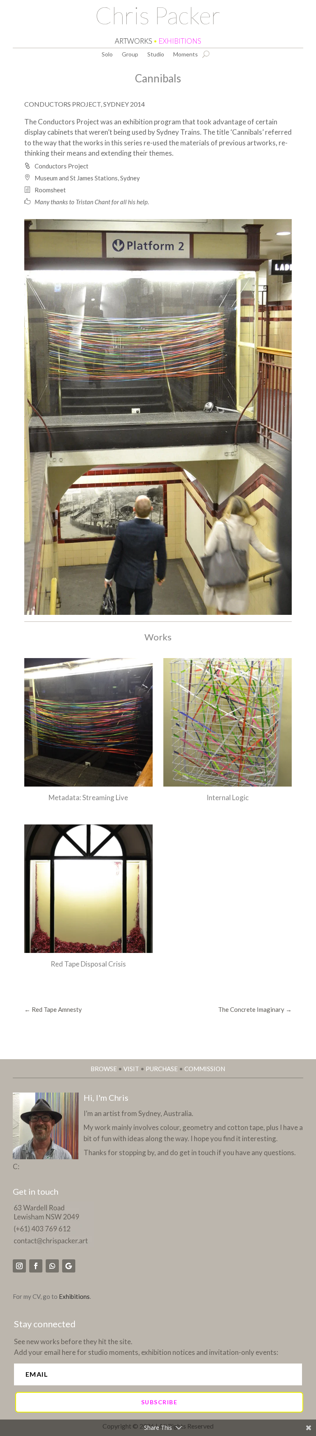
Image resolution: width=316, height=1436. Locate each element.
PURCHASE (162, 1068)
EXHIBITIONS (179, 41)
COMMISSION (204, 1068)
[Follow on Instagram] (19, 1266)
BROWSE (104, 1068)
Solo (107, 54)
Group (130, 54)
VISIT (131, 1068)
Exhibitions (74, 1296)
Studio (155, 54)
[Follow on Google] (68, 1266)
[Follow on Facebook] (35, 1266)
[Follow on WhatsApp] (52, 1266)
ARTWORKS (133, 41)
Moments (185, 54)
